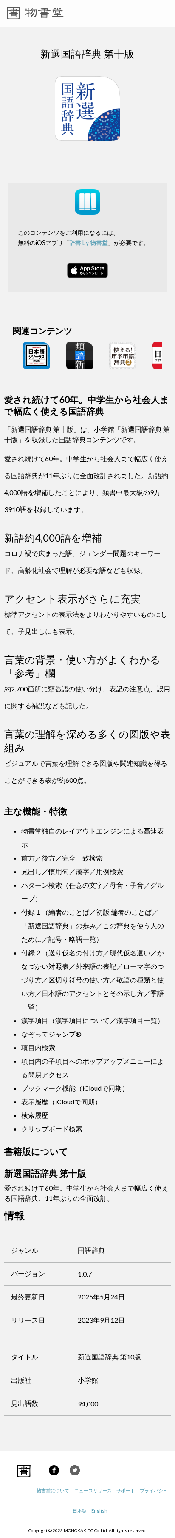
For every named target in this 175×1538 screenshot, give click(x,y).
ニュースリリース (93, 1490)
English (99, 1510)
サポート (125, 1490)
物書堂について (53, 1490)
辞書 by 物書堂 (88, 242)
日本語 (80, 1510)
